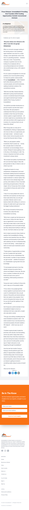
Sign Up (3, 484)
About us (3, 471)
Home (2, 459)
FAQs (2, 465)
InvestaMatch (11, 80)
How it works (4, 468)
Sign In (2, 481)
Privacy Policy (4, 494)
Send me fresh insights (14, 416)
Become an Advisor (5, 462)
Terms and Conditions (6, 491)
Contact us (3, 474)
